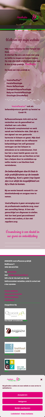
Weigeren (22, 401)
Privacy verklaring (11, 291)
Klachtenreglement (11, 297)
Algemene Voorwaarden (13, 294)
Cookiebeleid (15, 414)
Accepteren (22, 395)
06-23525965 (11, 272)
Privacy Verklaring (27, 414)
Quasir (25, 321)
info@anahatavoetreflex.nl (18, 275)
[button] (41, 379)
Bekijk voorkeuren (22, 408)
